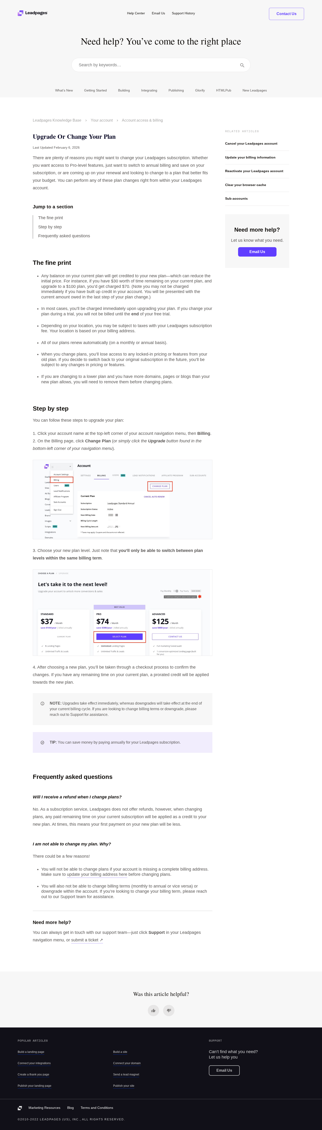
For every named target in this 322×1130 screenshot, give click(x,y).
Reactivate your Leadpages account (254, 171)
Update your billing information (250, 157)
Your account (102, 120)
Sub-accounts (236, 198)
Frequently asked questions (64, 236)
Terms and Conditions (97, 1108)
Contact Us (287, 14)
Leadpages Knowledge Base (57, 120)
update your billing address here (97, 874)
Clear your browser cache (245, 185)
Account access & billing (142, 120)
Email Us (257, 252)
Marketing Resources (44, 1108)
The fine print (50, 217)
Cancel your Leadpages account (251, 143)
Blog (70, 1108)
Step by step (50, 227)
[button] (153, 1010)
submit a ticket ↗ (87, 940)
